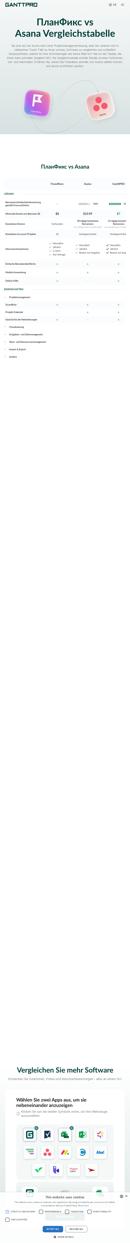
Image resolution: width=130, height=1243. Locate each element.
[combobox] (121, 1196)
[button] (65, 1237)
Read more (83, 1205)
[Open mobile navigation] (123, 5)
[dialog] (65, 1217)
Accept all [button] (53, 1229)
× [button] (126, 1196)
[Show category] (5, 297)
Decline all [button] (76, 1229)
